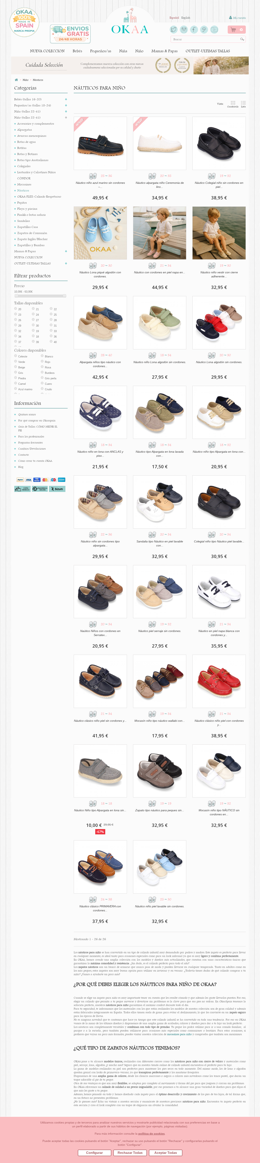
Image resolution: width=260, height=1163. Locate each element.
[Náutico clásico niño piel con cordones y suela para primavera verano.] (219, 681)
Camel (22, 383)
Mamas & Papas (165, 51)
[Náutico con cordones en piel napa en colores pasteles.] (159, 233)
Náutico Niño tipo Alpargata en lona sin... (100, 810)
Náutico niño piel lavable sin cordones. (159, 906)
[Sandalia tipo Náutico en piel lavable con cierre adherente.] (159, 502)
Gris (20, 372)
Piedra (22, 378)
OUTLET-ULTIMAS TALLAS (208, 51)
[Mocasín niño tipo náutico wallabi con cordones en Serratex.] (159, 681)
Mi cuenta (239, 18)
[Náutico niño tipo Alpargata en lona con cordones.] (219, 412)
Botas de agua (26, 142)
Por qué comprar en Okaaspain (36, 420)
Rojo (47, 361)
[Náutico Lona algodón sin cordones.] (219, 322)
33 (55, 331)
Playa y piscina (27, 209)
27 (37, 320)
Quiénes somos (27, 414)
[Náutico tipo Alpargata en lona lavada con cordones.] (159, 412)
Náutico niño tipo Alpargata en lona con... (219, 451)
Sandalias (23, 221)
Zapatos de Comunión (32, 233)
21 (37, 309)
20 (19, 309)
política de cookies (151, 1133)
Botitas (21, 148)
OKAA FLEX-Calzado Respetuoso (39, 196)
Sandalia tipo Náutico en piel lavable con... (159, 543)
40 (55, 342)
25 (55, 314)
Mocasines (24, 184)
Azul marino (25, 389)
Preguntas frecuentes (30, 442)
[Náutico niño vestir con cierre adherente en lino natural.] (219, 233)
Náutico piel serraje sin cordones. (159, 631)
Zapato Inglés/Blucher (32, 239)
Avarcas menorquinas (31, 136)
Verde (21, 361)
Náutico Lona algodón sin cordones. (219, 362)
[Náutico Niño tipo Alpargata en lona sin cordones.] (100, 771)
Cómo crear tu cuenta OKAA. (35, 460)
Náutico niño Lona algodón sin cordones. (159, 362)
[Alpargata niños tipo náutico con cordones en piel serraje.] (100, 322)
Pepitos (22, 202)
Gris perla (50, 378)
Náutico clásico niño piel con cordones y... (219, 722)
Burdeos (50, 372)
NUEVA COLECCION (47, 51)
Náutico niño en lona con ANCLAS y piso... (100, 453)
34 (19, 336)
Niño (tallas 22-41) (27, 117)
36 (55, 336)
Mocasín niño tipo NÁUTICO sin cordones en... (219, 812)
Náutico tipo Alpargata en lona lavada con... (160, 453)
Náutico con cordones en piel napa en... (159, 272)
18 (37, 336)
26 (19, 320)
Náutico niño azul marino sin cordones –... (100, 184)
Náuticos (23, 190)
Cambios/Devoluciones (32, 448)
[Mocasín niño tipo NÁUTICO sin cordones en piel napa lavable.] (219, 771)
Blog (20, 466)
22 (55, 309)
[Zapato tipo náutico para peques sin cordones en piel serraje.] (159, 771)
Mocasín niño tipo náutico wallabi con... (159, 720)
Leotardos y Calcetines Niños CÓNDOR (36, 175)
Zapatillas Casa (27, 227)
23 (19, 314)
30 (37, 325)
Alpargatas (24, 129)
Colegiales (23, 166)
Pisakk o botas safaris (31, 215)
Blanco (49, 356)
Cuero (48, 383)
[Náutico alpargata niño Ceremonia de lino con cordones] (159, 143)
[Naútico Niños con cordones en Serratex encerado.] (100, 591)
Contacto (23, 454)
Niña (123, 51)
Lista (243, 106)
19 (37, 331)
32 (19, 331)
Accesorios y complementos (35, 123)
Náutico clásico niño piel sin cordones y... (100, 720)
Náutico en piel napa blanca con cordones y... (219, 633)
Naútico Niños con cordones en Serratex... (100, 633)
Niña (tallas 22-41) (27, 111)
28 (55, 320)
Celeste (22, 356)
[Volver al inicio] (16, 79)
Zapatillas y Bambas (30, 245)
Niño (139, 51)
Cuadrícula (232, 106)
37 (19, 342)
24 (37, 314)
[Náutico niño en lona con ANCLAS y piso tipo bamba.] (100, 412)
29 (19, 325)
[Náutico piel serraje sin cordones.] (159, 591)
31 (55, 325)
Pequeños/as (100, 51)
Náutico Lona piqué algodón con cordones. (100, 274)
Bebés (77, 51)
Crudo (48, 389)
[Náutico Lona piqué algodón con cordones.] (100, 233)
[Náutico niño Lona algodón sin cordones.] (159, 322)
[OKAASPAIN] (130, 19)
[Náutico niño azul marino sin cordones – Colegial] (100, 143)
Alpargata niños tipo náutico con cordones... (100, 364)
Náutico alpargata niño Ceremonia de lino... (160, 184)
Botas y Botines (27, 154)
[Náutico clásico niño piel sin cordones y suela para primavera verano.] (100, 681)
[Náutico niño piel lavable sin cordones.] (159, 866)
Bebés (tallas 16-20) (28, 99)
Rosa (48, 367)
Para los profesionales (31, 436)
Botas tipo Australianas (32, 160)
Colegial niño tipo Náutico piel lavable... (219, 541)
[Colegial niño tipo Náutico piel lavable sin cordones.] (219, 502)
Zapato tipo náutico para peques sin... (159, 810)
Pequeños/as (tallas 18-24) (32, 105)
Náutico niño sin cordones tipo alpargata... (100, 543)
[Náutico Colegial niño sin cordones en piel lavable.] (219, 143)
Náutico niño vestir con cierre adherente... (219, 274)
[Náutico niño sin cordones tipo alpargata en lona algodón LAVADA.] (100, 502)
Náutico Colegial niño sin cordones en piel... (219, 184)
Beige (21, 367)
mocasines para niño (180, 1034)
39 (37, 342)
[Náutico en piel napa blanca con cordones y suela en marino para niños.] (219, 591)
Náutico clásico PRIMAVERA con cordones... (100, 908)
